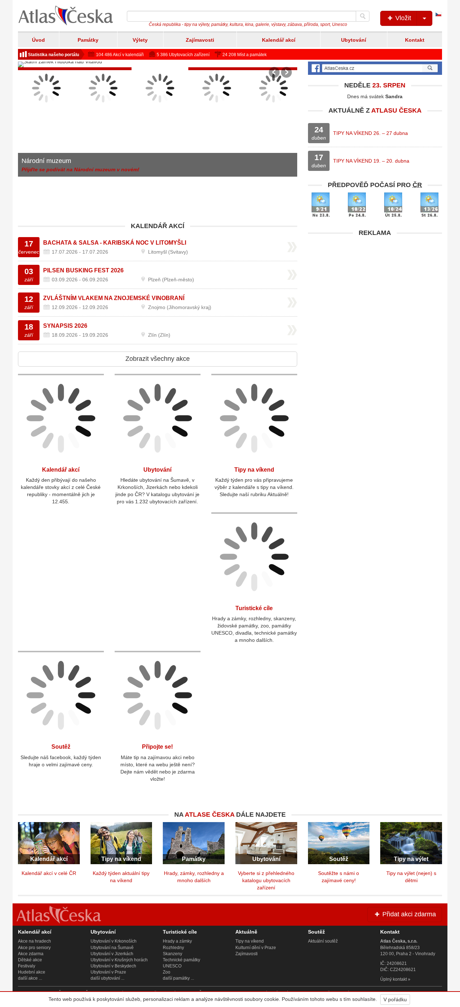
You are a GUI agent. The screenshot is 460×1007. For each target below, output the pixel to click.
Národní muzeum (46, 160)
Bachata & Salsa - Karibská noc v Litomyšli (114, 243)
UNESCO (172, 966)
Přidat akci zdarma (408, 914)
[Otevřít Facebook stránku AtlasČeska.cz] (375, 68)
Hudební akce (31, 972)
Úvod (38, 40)
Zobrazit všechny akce (157, 358)
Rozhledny (173, 947)
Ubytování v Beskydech (113, 966)
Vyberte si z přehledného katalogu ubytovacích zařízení (266, 880)
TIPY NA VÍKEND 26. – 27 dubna (370, 133)
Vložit (402, 18)
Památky (88, 40)
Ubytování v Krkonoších (114, 941)
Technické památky (181, 959)
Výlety (140, 40)
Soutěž (60, 747)
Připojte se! (157, 747)
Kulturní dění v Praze (255, 947)
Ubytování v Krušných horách (119, 959)
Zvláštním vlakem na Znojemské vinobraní (113, 298)
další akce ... (30, 978)
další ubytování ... (107, 978)
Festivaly (26, 966)
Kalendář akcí (278, 40)
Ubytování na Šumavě (112, 947)
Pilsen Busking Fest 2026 (83, 270)
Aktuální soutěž (323, 941)
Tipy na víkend (254, 470)
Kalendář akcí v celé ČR (49, 873)
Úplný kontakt (393, 979)
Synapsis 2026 (65, 326)
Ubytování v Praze (108, 972)
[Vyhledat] (362, 16)
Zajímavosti (200, 40)
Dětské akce (30, 959)
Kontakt (414, 40)
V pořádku (395, 999)
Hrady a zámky (177, 941)
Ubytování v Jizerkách (112, 953)
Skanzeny (172, 953)
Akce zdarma (30, 953)
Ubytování (353, 40)
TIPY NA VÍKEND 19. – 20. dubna (371, 161)
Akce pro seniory (34, 947)
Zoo (166, 972)
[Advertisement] (375, 290)
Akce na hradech (34, 941)
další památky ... (178, 978)
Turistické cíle (254, 608)
